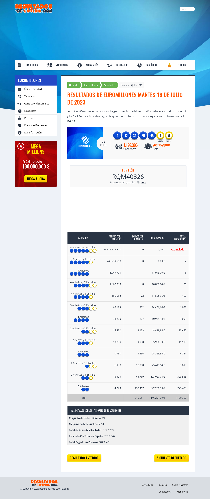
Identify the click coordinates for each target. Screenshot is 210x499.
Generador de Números (36, 103)
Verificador (62, 65)
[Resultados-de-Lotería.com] (34, 5)
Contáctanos (165, 491)
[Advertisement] (105, 35)
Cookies (163, 484)
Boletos (182, 65)
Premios (28, 118)
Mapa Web (182, 491)
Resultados (32, 65)
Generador (121, 65)
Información (91, 65)
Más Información (33, 132)
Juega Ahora (36, 179)
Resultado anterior (84, 458)
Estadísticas (151, 65)
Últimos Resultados (34, 89)
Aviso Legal (148, 484)
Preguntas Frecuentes (35, 125)
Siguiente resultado (171, 458)
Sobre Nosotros (180, 484)
